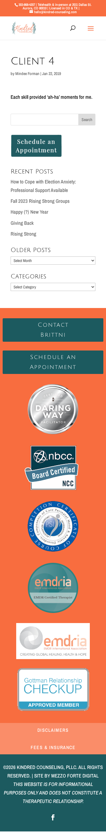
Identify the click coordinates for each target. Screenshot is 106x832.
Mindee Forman (27, 73)
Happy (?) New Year (29, 211)
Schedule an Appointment (53, 362)
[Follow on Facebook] (53, 817)
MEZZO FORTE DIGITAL (75, 775)
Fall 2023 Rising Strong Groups (40, 201)
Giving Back (22, 223)
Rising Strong (23, 233)
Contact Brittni (53, 330)
